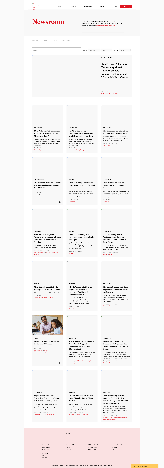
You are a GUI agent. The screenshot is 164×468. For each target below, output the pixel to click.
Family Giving (80, 150)
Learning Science (46, 352)
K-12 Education (79, 361)
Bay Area (36, 194)
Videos (55, 40)
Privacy (77, 465)
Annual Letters (46, 449)
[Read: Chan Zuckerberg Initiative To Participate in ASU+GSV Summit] (47, 286)
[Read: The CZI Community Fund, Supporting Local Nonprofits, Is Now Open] (82, 233)
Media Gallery (66, 40)
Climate (36, 252)
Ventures (36, 254)
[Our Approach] (35, 7)
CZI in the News (113, 93)
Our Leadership (46, 447)
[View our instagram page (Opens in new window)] (79, 433)
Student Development (109, 419)
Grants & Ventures (92, 447)
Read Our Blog (126, 6)
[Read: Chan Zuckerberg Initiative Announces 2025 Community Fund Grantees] (116, 180)
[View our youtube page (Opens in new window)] (96, 433)
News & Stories (88, 6)
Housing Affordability (48, 414)
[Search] (116, 7)
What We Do (73, 6)
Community (104, 93)
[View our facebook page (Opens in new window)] (75, 433)
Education (42, 252)
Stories (45, 40)
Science (48, 252)
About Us (59, 6)
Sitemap (110, 465)
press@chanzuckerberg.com (106, 26)
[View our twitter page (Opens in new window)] (92, 433)
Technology (54, 252)
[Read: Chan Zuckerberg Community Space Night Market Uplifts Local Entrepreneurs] (82, 180)
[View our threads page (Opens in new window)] (83, 433)
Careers (102, 6)
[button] (94, 50)
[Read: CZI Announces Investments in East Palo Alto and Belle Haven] (116, 129)
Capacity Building (92, 449)
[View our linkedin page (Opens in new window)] (87, 433)
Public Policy (123, 417)
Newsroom (35, 40)
